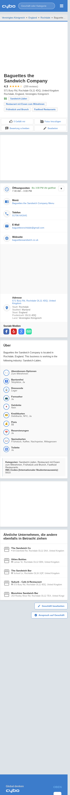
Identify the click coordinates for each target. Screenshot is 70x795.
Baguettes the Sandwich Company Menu (33, 203)
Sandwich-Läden (18, 98)
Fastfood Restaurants (45, 109)
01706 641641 (19, 215)
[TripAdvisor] (29, 331)
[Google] (21, 331)
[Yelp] (14, 331)
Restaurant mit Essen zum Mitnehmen (25, 104)
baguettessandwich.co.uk (25, 240)
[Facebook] (6, 331)
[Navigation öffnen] (62, 6)
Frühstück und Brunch (17, 109)
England (32, 17)
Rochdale (45, 17)
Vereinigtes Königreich (13, 17)
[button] (36, 6)
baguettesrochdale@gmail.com (28, 227)
